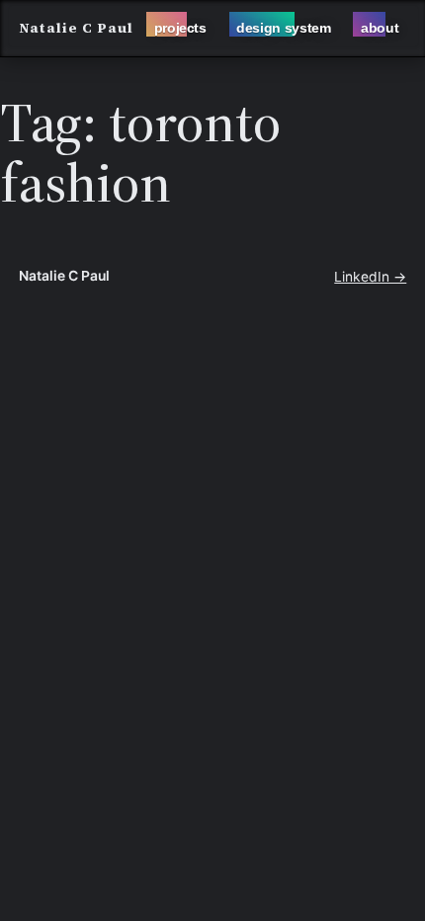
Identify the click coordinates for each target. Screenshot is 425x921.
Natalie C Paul (76, 28)
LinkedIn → (370, 277)
